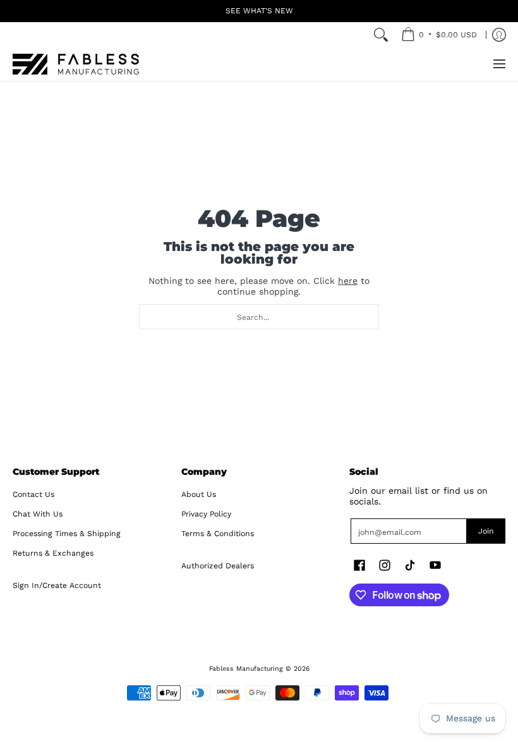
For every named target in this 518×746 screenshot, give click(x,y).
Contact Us (33, 494)
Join (486, 531)
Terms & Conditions (217, 533)
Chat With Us (38, 514)
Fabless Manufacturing (246, 668)
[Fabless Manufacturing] (76, 64)
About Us (198, 494)
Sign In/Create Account (57, 585)
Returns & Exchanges (53, 553)
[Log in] (499, 34)
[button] (359, 565)
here (348, 281)
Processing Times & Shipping (67, 533)
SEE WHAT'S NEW (259, 10)
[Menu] (498, 64)
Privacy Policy (206, 514)
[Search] (381, 34)
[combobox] (259, 316)
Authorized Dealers (217, 565)
